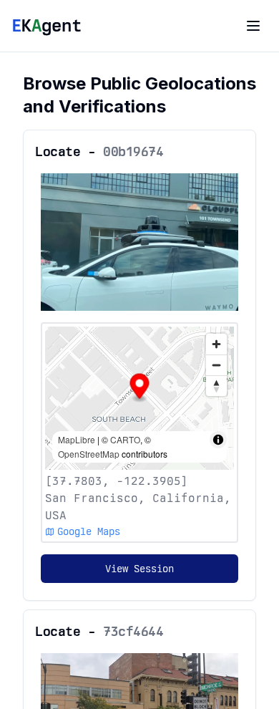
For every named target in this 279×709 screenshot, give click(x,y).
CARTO (125, 439)
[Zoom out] (216, 364)
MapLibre (76, 439)
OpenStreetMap (88, 454)
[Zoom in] (216, 344)
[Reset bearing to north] (216, 385)
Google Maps (88, 531)
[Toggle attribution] (218, 439)
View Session (139, 568)
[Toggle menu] (253, 25)
